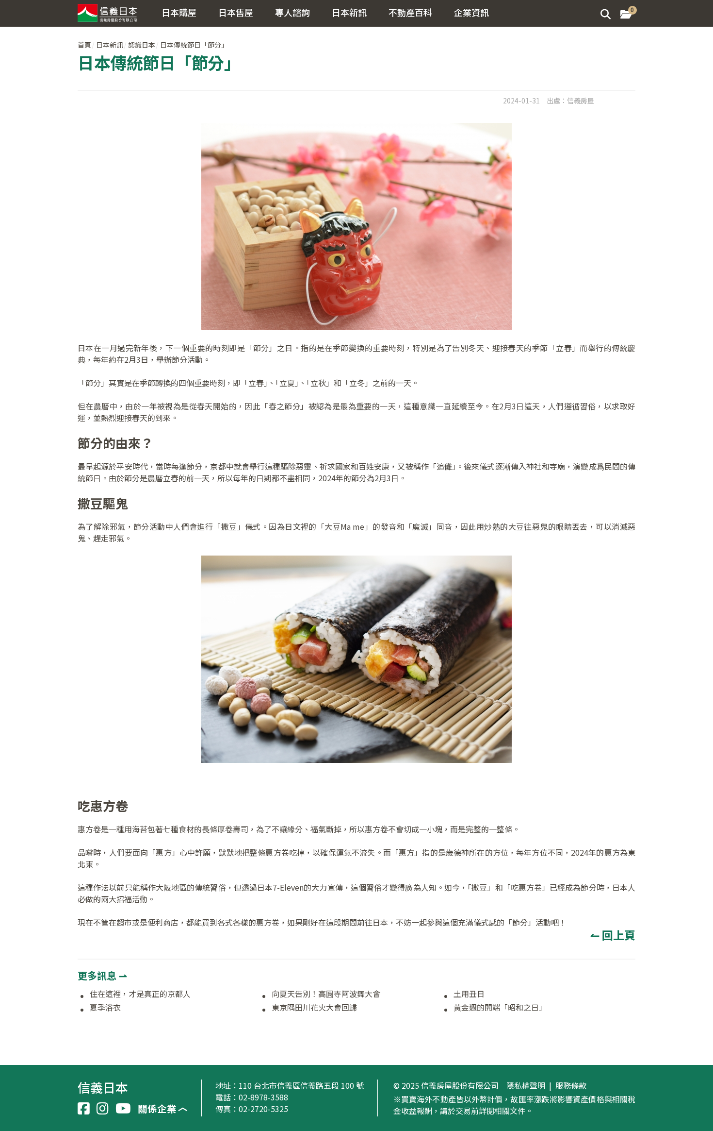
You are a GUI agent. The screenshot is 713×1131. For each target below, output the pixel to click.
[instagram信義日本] (103, 1108)
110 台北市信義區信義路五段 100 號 (301, 1085)
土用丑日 (469, 994)
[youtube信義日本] (123, 1108)
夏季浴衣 (105, 1007)
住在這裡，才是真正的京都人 (140, 994)
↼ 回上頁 (612, 935)
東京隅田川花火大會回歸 (314, 1007)
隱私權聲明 (525, 1085)
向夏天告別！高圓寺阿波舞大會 (326, 994)
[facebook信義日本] (84, 1108)
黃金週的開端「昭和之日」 (500, 1007)
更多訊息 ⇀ (102, 975)
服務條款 (570, 1085)
